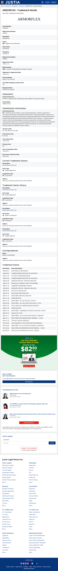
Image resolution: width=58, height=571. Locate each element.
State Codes (32, 514)
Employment (5, 493)
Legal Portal (18, 566)
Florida (31, 522)
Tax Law (4, 503)
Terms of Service (37, 566)
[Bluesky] (32, 563)
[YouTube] (23, 563)
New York (32, 524)
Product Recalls (6, 543)
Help (30, 566)
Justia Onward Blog (34, 547)
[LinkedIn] (21, 563)
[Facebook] (26, 563)
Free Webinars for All (10, 390)
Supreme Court (6, 519)
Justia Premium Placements (36, 540)
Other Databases (8, 533)
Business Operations (8, 491)
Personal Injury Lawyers (9, 480)
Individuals (32, 463)
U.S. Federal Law (7, 510)
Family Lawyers (6, 477)
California (32, 519)
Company (25, 566)
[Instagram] (28, 563)
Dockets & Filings (7, 526)
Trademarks (8, 6)
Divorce (31, 470)
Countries (5, 550)
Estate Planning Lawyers (9, 475)
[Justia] (12, 2)
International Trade (7, 498)
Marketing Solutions (35, 533)
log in (7, 180)
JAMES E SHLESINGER (8, 79)
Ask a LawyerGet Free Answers (8, 375)
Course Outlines (33, 496)
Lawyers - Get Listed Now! (29, 448)
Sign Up (54, 2)
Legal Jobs (5, 535)
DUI (30, 472)
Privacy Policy (47, 566)
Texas (30, 526)
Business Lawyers (7, 468)
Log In (47, 2)
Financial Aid (32, 493)
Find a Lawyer (7, 436)
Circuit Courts (6, 522)
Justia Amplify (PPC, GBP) (36, 545)
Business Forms (6, 540)
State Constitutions (34, 512)
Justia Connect (10, 566)
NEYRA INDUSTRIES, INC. (9, 165)
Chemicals (21, 6)
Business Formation (8, 488)
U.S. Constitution (7, 512)
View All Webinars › (29, 422)
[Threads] (30, 563)
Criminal (31, 468)
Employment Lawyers (8, 472)
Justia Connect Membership (37, 535)
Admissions (32, 491)
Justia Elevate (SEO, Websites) (37, 543)
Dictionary (32, 488)
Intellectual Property (8, 496)
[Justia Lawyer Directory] (37, 563)
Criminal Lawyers (7, 470)
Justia (2, 6)
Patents (4, 545)
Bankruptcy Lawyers (8, 465)
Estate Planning (33, 475)
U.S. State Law (34, 510)
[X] (34, 563)
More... (4, 482)
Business (5, 486)
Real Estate (5, 501)
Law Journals (32, 498)
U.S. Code (4, 514)
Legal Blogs (5, 538)
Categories (15, 6)
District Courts (6, 524)
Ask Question (29, 381)
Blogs (30, 501)
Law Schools (33, 486)
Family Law (32, 477)
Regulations (5, 517)
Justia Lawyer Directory (35, 538)
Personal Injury (33, 480)
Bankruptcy (32, 465)
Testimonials (32, 550)
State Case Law (33, 517)
